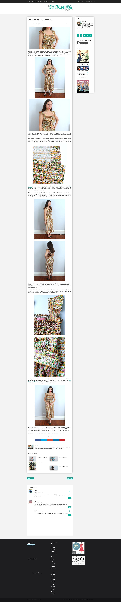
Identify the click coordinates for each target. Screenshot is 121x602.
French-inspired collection (50, 383)
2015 (52, 581)
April (52, 561)
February (53, 566)
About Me (31, 1)
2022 (52, 545)
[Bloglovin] (90, 35)
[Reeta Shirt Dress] (32, 466)
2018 (52, 574)
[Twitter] (78, 35)
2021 (52, 547)
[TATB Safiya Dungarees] (54, 468)
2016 (52, 579)
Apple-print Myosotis (62, 457)
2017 (52, 577)
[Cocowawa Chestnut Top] (32, 459)
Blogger (39, 572)
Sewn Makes (36, 1)
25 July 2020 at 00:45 (38, 492)
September (53, 554)
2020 (52, 549)
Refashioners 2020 (56, 186)
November (53, 551)
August (52, 556)
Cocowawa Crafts (55, 53)
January (52, 568)
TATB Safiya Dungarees (63, 466)
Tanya (35, 490)
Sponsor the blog (52, 1)
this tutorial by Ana (58, 140)
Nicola (35, 510)
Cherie (35, 501)
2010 (52, 594)
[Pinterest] (87, 35)
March (52, 563)
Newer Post (30, 478)
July (52, 559)
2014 (52, 584)
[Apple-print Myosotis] (54, 459)
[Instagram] (81, 35)
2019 (52, 572)
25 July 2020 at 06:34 (38, 502)
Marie (33, 23)
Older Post (69, 478)
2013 (52, 586)
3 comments (68, 23)
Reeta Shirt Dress (40, 463)
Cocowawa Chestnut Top (42, 457)
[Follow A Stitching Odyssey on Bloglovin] (31, 545)
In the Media (45, 1)
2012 (52, 589)
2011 (52, 591)
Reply (70, 507)
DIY (41, 1)
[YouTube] (84, 35)
